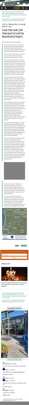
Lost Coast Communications (12, 399)
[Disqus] (14, 378)
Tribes (10, 27)
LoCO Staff (5, 24)
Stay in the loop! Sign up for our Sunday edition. (13, 252)
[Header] (14, 3)
